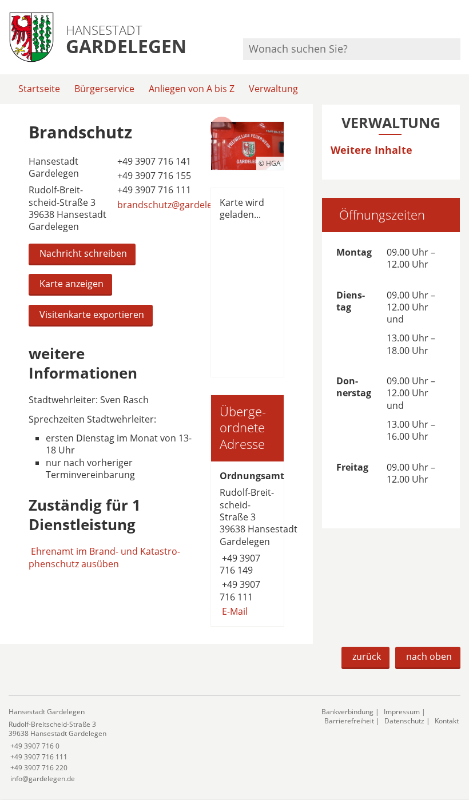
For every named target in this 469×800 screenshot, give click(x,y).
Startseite (39, 88)
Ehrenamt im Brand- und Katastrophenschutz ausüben (104, 557)
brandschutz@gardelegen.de (178, 204)
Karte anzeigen (71, 283)
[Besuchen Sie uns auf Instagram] (458, 23)
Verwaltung (273, 88)
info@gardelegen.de (42, 778)
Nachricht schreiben (83, 253)
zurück (366, 656)
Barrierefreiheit (349, 721)
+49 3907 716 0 (34, 746)
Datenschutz (404, 721)
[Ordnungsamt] (247, 544)
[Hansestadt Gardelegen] (156, 745)
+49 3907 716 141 (153, 161)
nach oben (429, 656)
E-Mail (234, 611)
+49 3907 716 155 (153, 175)
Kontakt (447, 721)
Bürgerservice (104, 88)
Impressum (402, 712)
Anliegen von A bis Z (191, 88)
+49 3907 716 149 (240, 564)
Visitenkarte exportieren (91, 314)
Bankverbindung (347, 712)
